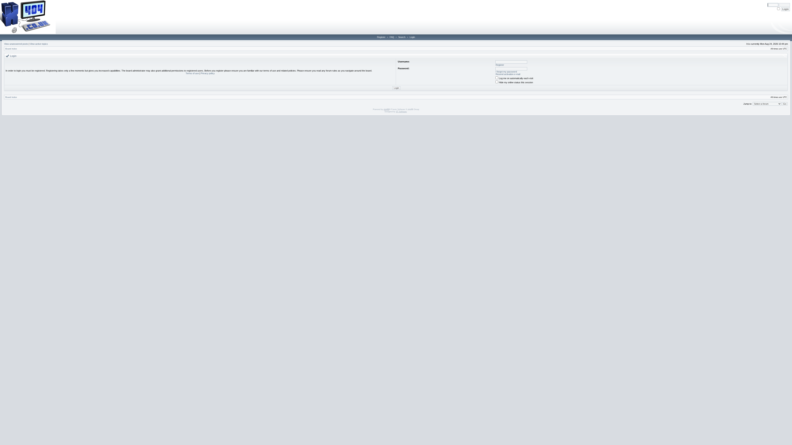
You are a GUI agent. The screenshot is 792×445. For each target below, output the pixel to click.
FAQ (392, 37)
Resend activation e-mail (508, 74)
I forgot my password (506, 71)
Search (401, 37)
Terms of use (192, 73)
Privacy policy (208, 73)
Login (412, 37)
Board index (11, 49)
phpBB (386, 109)
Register (381, 37)
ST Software (401, 112)
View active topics (39, 44)
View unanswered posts (16, 44)
